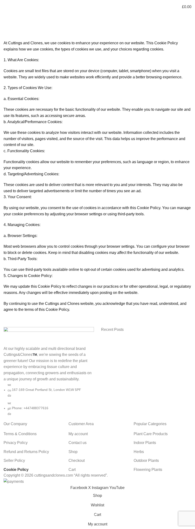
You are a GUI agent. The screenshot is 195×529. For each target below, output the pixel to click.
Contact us (77, 443)
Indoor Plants (145, 443)
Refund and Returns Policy (26, 452)
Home (7, 37)
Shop (73, 452)
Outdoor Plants (146, 460)
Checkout (76, 460)
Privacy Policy (16, 443)
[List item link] (49, 399)
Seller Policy (14, 460)
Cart (72, 470)
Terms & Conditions (20, 434)
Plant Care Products (151, 434)
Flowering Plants (148, 470)
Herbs (139, 452)
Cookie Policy (16, 470)
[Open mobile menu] (5, 7)
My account (78, 434)
